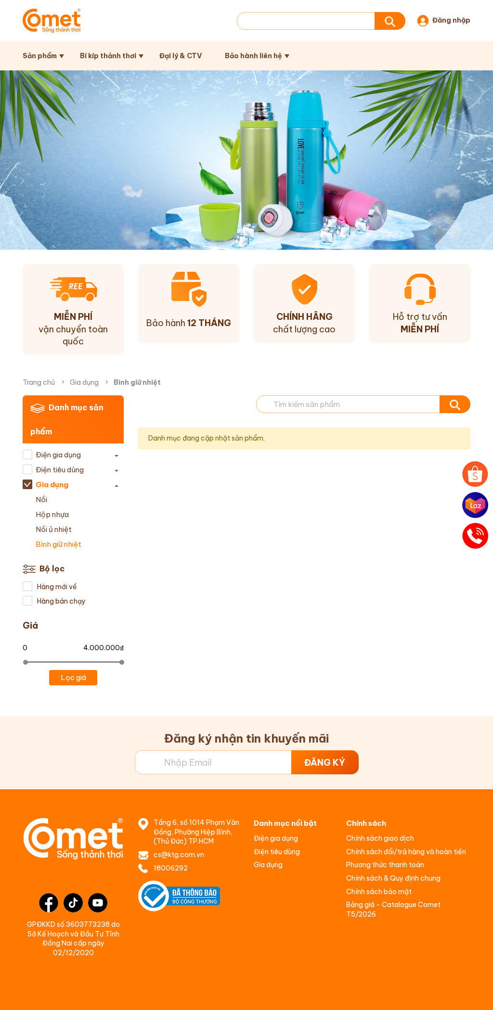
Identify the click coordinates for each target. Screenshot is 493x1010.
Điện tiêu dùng (60, 469)
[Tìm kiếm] (390, 21)
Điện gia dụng (58, 454)
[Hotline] (475, 535)
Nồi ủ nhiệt (54, 529)
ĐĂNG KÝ (324, 762)
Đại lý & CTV (180, 55)
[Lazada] (475, 505)
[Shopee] (475, 474)
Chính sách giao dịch (380, 838)
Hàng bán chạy (61, 601)
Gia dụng (84, 382)
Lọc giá (73, 677)
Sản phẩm (40, 55)
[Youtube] (97, 902)
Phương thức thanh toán (385, 864)
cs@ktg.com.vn (179, 854)
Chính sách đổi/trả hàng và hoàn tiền (406, 851)
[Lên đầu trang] (475, 993)
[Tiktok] (73, 902)
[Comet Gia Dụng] (51, 21)
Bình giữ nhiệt (58, 544)
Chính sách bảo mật (379, 891)
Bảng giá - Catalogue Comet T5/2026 (393, 909)
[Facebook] (48, 902)
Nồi (41, 499)
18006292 (171, 868)
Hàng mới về (56, 586)
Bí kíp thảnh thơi (108, 55)
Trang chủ (39, 382)
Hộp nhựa (52, 514)
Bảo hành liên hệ (253, 55)
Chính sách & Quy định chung (393, 878)
